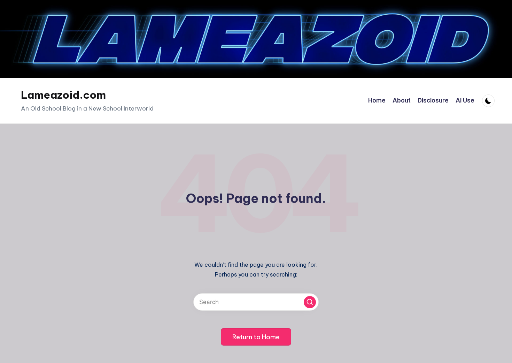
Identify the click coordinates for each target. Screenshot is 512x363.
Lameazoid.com (63, 94)
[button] (310, 302)
